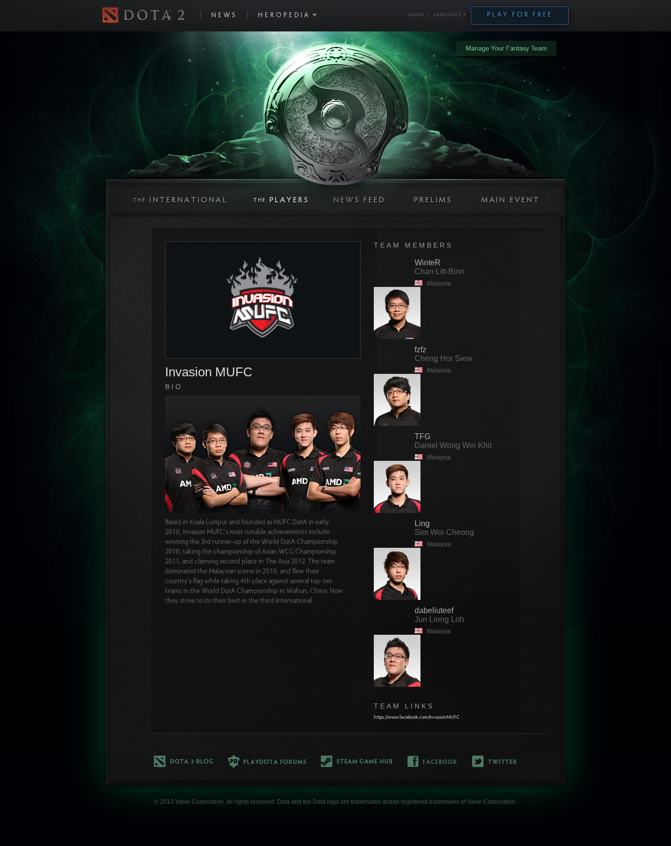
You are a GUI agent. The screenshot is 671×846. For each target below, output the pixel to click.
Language (448, 15)
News (224, 15)
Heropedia (284, 15)
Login (416, 15)
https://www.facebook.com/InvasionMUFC (416, 717)
